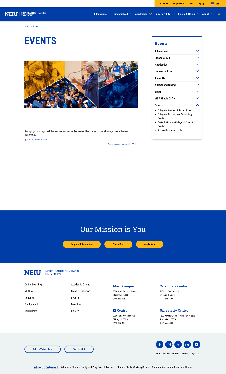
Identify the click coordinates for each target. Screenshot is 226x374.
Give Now (163, 3)
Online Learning (33, 284)
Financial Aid (121, 14)
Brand (158, 91)
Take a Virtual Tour (43, 349)
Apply (201, 3)
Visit (192, 3)
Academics (141, 14)
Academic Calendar (81, 284)
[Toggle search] (219, 14)
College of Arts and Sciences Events (175, 110)
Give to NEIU (79, 349)
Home (27, 26)
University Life (162, 14)
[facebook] (159, 344)
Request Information (82, 244)
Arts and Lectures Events (170, 130)
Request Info (179, 3)
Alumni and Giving (165, 85)
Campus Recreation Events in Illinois (172, 367)
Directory (76, 304)
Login (199, 353)
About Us (160, 78)
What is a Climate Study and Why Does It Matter (87, 367)
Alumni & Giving (186, 14)
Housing (29, 297)
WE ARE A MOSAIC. (166, 98)
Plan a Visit (118, 244)
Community (30, 311)
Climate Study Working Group (133, 367)
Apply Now (149, 244)
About (205, 14)
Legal (193, 353)
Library (75, 311)
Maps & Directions (81, 291)
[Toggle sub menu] (197, 50)
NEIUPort (29, 291)
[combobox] (215, 4)
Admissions (100, 14)
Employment (31, 304)
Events (159, 105)
